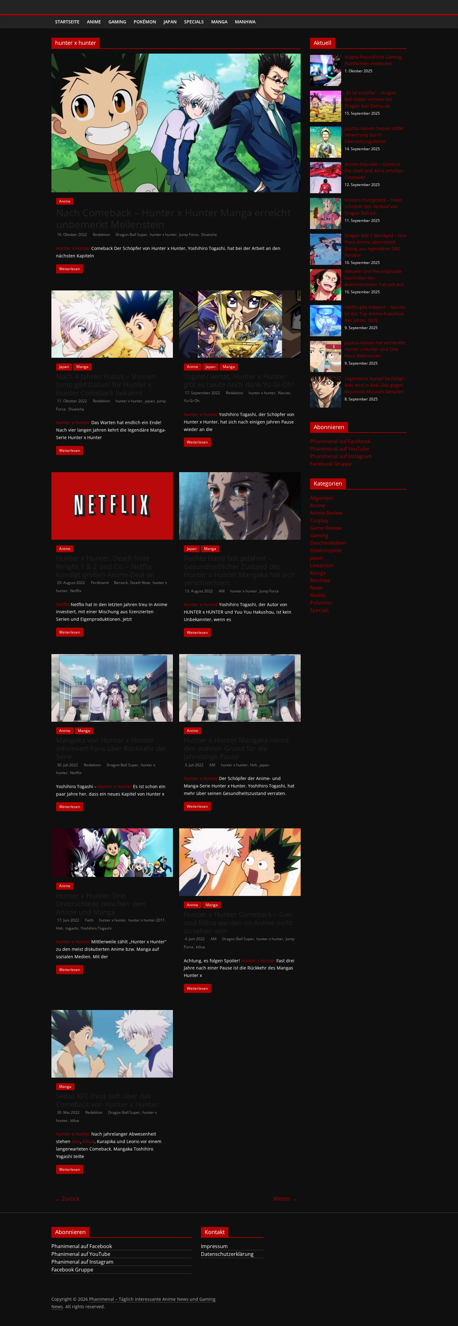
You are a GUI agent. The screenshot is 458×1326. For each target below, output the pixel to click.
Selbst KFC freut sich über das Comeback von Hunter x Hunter (107, 1099)
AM (222, 591)
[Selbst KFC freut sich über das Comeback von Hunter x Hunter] (112, 1013)
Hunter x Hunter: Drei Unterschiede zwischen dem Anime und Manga (101, 904)
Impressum (214, 1246)
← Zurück (67, 1198)
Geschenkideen (328, 542)
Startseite (67, 22)
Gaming (117, 22)
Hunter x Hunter (73, 248)
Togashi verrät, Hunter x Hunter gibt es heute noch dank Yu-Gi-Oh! (239, 380)
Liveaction (322, 565)
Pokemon (321, 602)
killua (200, 947)
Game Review (325, 527)
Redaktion (102, 234)
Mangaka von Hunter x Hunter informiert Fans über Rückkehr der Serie (111, 748)
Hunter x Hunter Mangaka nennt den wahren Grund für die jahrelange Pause (236, 748)
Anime (94, 22)
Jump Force (188, 234)
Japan (170, 22)
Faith (89, 920)
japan (150, 401)
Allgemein (321, 498)
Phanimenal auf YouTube (339, 448)
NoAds (318, 595)
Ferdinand (100, 582)
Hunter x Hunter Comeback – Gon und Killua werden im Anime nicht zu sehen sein (238, 922)
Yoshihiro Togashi (96, 928)
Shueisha (209, 234)
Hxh (253, 765)
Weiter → (285, 1198)
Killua (88, 1141)
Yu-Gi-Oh (191, 400)
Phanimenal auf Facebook (340, 441)
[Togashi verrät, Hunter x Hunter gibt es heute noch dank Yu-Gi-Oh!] (240, 294)
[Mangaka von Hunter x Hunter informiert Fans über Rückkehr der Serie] (112, 657)
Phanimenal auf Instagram (341, 456)
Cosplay (319, 520)
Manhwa (245, 22)
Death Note (140, 582)
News (316, 587)
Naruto (284, 392)
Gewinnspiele (325, 550)
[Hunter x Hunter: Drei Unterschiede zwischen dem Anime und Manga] (112, 832)
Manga (219, 22)
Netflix (75, 590)
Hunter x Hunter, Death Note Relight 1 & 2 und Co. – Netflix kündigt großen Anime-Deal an (105, 566)
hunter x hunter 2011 (146, 920)
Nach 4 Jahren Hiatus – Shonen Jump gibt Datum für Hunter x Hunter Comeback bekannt (106, 384)
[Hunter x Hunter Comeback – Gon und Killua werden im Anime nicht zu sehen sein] (240, 832)
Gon (76, 1141)
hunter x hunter (163, 234)
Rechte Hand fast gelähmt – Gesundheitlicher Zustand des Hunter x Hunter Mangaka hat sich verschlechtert (239, 570)
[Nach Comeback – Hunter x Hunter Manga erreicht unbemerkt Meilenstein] (176, 57)
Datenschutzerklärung (227, 1254)
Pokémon (145, 22)
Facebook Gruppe (331, 463)
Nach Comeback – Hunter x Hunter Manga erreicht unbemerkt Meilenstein (173, 218)
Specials (194, 22)
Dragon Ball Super (131, 234)
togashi (71, 928)
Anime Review (326, 513)
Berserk (121, 582)
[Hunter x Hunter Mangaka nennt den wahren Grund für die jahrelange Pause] (240, 657)
